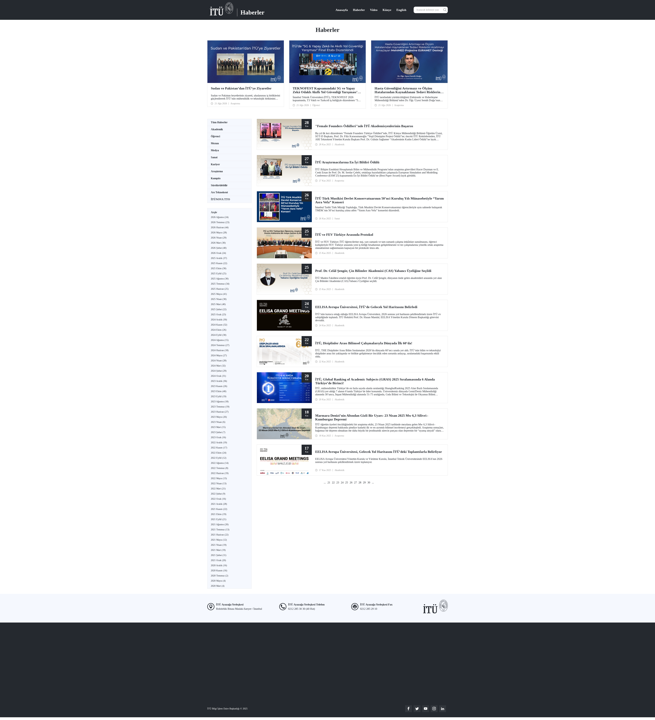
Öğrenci (215, 136)
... (325, 482)
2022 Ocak (218, 499)
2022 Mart (218, 488)
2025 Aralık (219, 258)
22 (333, 482)
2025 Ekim (218, 268)
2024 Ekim (218, 330)
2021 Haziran (220, 534)
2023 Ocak (218, 437)
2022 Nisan (219, 483)
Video (373, 10)
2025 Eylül (218, 273)
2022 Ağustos (220, 463)
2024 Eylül (218, 335)
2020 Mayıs (218, 581)
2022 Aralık (219, 442)
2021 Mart (218, 550)
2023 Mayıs (219, 417)
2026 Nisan (219, 237)
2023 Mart (218, 427)
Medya (215, 150)
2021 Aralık (219, 504)
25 (346, 482)
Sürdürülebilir (219, 185)
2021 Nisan (219, 545)
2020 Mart (217, 586)
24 (342, 482)
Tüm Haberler (219, 122)
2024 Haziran (220, 350)
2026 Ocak (218, 253)
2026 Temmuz (220, 222)
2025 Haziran (220, 289)
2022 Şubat (218, 493)
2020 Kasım (219, 570)
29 (364, 482)
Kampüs (216, 178)
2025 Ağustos (220, 278)
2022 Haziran (220, 473)
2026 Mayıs (219, 232)
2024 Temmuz (220, 345)
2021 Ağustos (220, 524)
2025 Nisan (219, 299)
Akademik (217, 129)
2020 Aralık (219, 565)
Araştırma (217, 171)
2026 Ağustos (220, 217)
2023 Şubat (218, 432)
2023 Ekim (218, 391)
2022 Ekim (218, 452)
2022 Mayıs (219, 478)
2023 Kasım (219, 386)
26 (351, 482)
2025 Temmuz (220, 284)
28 (360, 482)
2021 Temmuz (220, 529)
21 (329, 482)
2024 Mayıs (219, 355)
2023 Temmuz (220, 406)
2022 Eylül (218, 458)
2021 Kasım (219, 509)
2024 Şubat (219, 371)
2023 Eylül (218, 396)
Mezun (215, 143)
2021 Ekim (218, 514)
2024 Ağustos (220, 340)
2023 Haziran (220, 412)
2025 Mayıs (219, 294)
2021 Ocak (218, 560)
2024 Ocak (218, 376)
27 (355, 482)
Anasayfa (342, 10)
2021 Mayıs (219, 540)
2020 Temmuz (219, 575)
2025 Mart (218, 304)
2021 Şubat (218, 555)
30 (368, 482)
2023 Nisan (218, 422)
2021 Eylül (218, 519)
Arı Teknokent (219, 192)
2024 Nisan (219, 360)
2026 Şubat (219, 248)
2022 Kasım (219, 447)
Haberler (359, 10)
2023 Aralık (219, 381)
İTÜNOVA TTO (220, 199)
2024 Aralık (219, 319)
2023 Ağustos (220, 401)
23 (337, 482)
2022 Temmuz (219, 468)
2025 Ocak (218, 314)
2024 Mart (218, 365)
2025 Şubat (219, 309)
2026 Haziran (220, 227)
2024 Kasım (219, 324)
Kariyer (215, 164)
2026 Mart (218, 243)
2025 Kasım (219, 263)
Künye (387, 10)
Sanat (214, 157)
